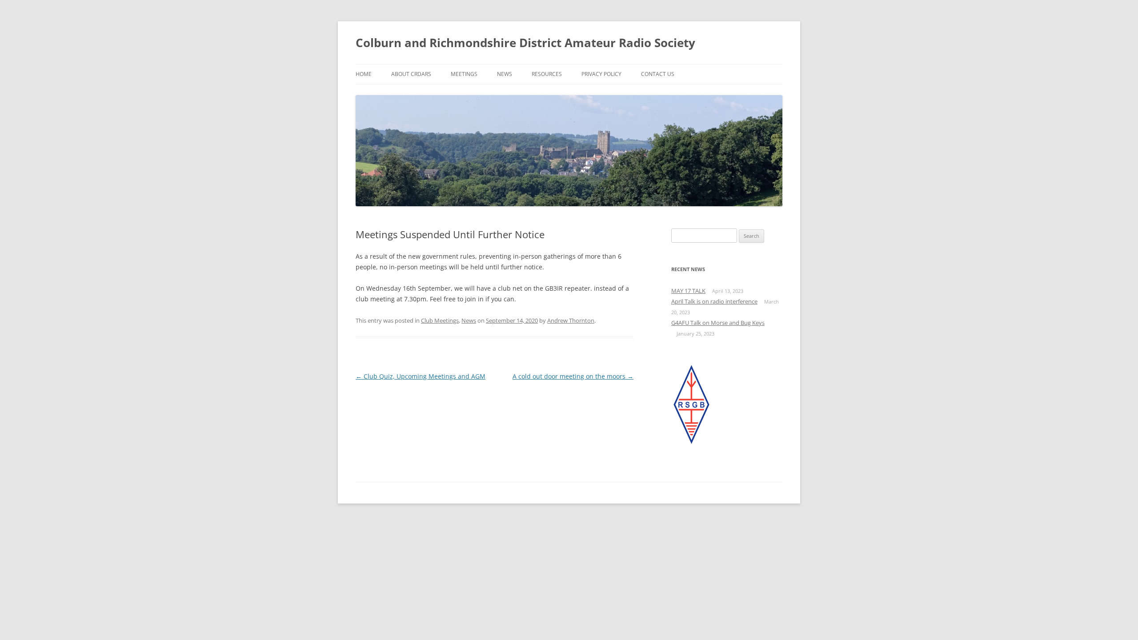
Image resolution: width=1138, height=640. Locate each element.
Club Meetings (440, 320)
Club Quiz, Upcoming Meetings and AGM (420, 376)
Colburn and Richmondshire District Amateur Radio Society (525, 43)
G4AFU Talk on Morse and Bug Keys (718, 323)
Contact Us (657, 74)
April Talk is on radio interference (714, 301)
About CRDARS (411, 74)
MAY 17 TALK (688, 291)
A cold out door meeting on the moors (573, 376)
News (504, 74)
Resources (547, 74)
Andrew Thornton (570, 320)
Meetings (464, 74)
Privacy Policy (601, 74)
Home (364, 74)
